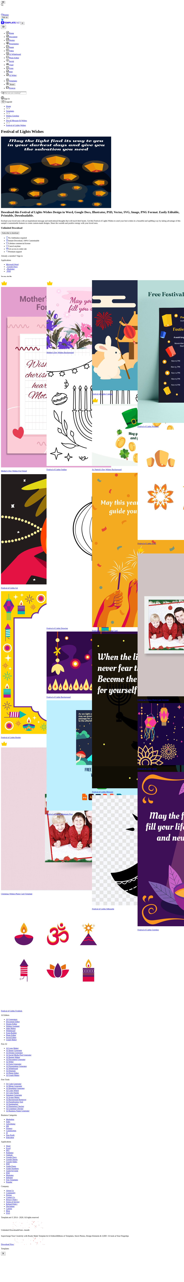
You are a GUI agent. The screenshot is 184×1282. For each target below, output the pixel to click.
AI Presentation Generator (16, 1066)
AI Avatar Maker (12, 1097)
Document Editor (13, 1022)
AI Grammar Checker (14, 1109)
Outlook (9, 1155)
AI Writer (10, 1062)
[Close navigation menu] (3, 27)
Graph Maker (11, 1040)
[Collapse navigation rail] (22, 23)
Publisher (9, 1153)
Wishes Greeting (12, 116)
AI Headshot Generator (15, 1088)
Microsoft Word (12, 264)
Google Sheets (12, 1159)
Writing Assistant (12, 1026)
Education (10, 1137)
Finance (9, 1128)
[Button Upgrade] (3, 101)
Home (8, 106)
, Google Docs (12, 267)
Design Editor (11, 1024)
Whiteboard (10, 1031)
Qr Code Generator (13, 1084)
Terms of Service (12, 1202)
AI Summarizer (12, 1104)
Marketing (10, 1119)
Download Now (7, 1244)
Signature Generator (14, 1095)
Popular (9, 1182)
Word (8, 1146)
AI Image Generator (14, 1050)
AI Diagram (11, 1071)
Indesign (9, 1177)
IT (7, 1133)
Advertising (10, 1124)
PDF (8, 1164)
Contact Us (10, 1197)
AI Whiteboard (12, 1068)
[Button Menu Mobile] (3, 2)
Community (10, 1193)
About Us (10, 1191)
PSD (8, 1173)
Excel (8, 1148)
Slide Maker (11, 1028)
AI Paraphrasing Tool (14, 1102)
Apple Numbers (12, 1168)
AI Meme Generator (14, 1086)
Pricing (9, 1195)
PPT (8, 1150)
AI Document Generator (15, 1059)
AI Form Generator (13, 1064)
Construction (11, 1131)
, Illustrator (10, 269)
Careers (9, 1209)
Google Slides (11, 1162)
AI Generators (11, 1019)
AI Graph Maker (12, 1075)
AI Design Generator (14, 1053)
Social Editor (11, 1037)
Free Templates (12, 1180)
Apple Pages (11, 1166)
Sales (8, 1122)
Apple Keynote (12, 1171)
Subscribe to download (10, 233)
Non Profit (10, 1135)
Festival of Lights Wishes (16, 125)
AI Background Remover (16, 1100)
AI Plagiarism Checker (15, 1106)
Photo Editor (11, 1035)
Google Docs (11, 1157)
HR (7, 1126)
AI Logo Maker (12, 1048)
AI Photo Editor (12, 1073)
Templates (10, 111)
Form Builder (11, 1033)
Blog (8, 1211)
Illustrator (10, 1175)
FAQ (8, 1213)
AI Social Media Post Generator (18, 1055)
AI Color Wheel (12, 1091)
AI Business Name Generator (17, 1111)
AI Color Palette (12, 1093)
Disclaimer (10, 1206)
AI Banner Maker (13, 1057)
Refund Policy (11, 1204)
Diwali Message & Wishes (16, 121)
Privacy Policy (12, 1200)
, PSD (8, 271)
